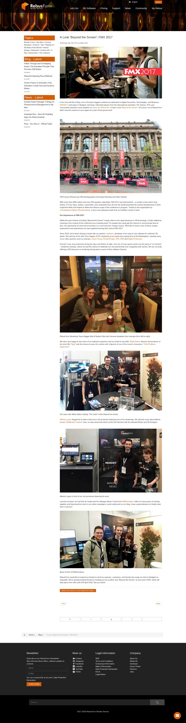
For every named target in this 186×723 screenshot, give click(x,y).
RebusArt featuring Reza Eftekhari (38, 76)
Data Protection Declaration (107, 669)
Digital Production (135, 239)
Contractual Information (105, 664)
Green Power (135, 666)
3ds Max (39, 42)
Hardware (134, 664)
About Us (133, 658)
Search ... (25, 702)
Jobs (132, 672)
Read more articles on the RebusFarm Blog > (78, 590)
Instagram (80, 661)
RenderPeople (109, 239)
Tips (42, 45)
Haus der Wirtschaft (101, 108)
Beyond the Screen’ (130, 108)
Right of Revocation (103, 666)
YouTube (79, 669)
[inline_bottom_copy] (152, 619)
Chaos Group (96, 239)
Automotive (33, 53)
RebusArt (35, 50)
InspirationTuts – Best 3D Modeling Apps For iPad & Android (38, 115)
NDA (97, 658)
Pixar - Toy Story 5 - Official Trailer (38, 124)
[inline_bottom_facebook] (70, 619)
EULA (98, 672)
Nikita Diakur (135, 341)
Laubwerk (109, 234)
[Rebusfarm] (37, 6)
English (134, 2)
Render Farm (29, 42)
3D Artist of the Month (32, 48)
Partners (133, 669)
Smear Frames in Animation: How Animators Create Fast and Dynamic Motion (39, 85)
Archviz (36, 45)
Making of (49, 45)
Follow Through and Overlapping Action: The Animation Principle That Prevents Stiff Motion (39, 66)
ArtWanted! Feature (74, 422)
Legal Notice (101, 674)
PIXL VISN (120, 239)
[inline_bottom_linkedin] (111, 619)
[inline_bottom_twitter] (91, 619)
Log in (158, 2)
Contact (79, 658)
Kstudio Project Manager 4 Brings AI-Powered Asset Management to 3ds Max (39, 105)
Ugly (73, 344)
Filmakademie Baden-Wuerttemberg (75, 210)
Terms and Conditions (104, 661)
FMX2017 (64, 105)
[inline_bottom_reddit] (131, 619)
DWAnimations (128, 501)
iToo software (44, 53)
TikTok (78, 672)
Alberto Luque (65, 419)
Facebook (80, 664)
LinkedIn (79, 666)
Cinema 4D (44, 50)
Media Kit (133, 661)
